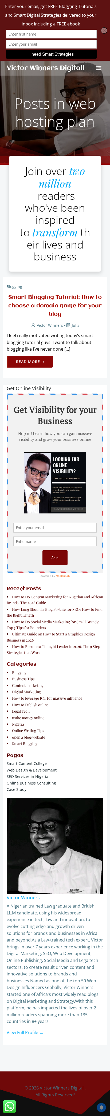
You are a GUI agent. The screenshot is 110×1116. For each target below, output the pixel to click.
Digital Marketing (26, 691)
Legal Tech (21, 711)
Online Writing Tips (28, 730)
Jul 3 (76, 325)
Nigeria (18, 724)
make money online (28, 717)
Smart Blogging (24, 743)
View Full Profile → (25, 1032)
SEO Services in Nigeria (27, 776)
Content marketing (28, 685)
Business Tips (23, 678)
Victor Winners (50, 325)
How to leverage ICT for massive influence (47, 698)
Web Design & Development (32, 770)
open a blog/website (28, 737)
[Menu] (98, 68)
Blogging (14, 286)
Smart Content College (27, 763)
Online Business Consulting (31, 783)
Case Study (16, 789)
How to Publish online (30, 704)
